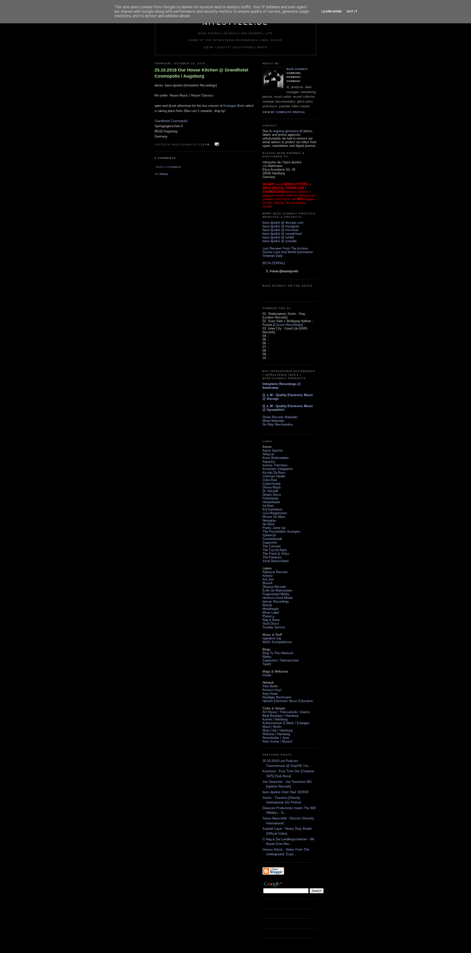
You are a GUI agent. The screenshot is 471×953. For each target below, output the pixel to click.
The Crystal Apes (274, 550)
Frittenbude (270, 498)
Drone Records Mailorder (280, 417)
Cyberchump (271, 483)
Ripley (266, 657)
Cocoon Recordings (288, 325)
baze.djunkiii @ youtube (279, 241)
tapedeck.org (271, 638)
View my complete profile (283, 112)
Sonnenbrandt (272, 539)
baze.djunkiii (297, 69)
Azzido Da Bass (274, 472)
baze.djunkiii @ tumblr (278, 237)
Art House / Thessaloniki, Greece (286, 712)
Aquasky (268, 461)
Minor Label (270, 612)
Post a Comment (169, 167)
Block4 (267, 583)
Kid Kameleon (272, 509)
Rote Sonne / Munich (277, 741)
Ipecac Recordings (275, 601)
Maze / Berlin (271, 727)
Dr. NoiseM (270, 491)
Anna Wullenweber (275, 458)
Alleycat (268, 454)
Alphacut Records (275, 572)
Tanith (266, 664)
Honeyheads (271, 502)
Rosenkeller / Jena (275, 738)
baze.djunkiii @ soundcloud (281, 233)
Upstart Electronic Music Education (287, 701)
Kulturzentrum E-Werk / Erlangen (285, 723)
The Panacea (271, 557)
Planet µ (268, 616)
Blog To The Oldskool (277, 653)
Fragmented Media (275, 594)
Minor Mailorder (273, 421)
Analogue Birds (234, 106)
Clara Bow (269, 480)
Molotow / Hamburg (276, 734)
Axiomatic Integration (277, 469)
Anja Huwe (270, 693)
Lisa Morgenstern (274, 513)
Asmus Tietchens (275, 465)
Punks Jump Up (273, 528)
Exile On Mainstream (277, 590)
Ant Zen (268, 579)
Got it (352, 11)
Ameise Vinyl (271, 690)
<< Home (161, 174)
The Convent (271, 546)
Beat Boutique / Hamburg (280, 716)
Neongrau (269, 520)
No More (268, 524)
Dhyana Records (274, 587)
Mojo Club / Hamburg (277, 730)
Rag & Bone (271, 620)
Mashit (267, 605)
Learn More (331, 11)
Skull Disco (270, 623)
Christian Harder (273, 476)
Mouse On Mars (273, 517)
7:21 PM (203, 144)
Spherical (269, 535)
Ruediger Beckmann (276, 697)
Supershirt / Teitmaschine (280, 660)
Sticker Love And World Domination (287, 252)
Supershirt (269, 542)
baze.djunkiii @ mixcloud (280, 230)
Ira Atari (268, 506)
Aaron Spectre (272, 450)
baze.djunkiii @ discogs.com (282, 222)
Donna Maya (271, 487)
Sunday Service (273, 627)
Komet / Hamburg (275, 719)
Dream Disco (271, 495)
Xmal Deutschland (275, 561)
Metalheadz (270, 609)
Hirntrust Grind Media (277, 598)
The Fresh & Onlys (275, 553)
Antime (267, 576)
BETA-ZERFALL (274, 263)
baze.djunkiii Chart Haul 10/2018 (285, 792)
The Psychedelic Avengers (281, 531)
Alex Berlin (270, 686)
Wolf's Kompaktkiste (277, 642)
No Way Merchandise (277, 424)
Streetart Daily (272, 256)
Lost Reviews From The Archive (285, 248)
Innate (266, 675)
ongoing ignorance (286, 131)
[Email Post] (216, 144)
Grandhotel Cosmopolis (171, 121)
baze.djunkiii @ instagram (280, 226)
